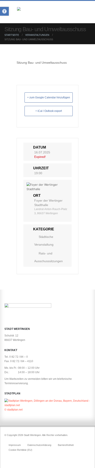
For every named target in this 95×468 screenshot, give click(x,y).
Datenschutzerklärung (39, 445)
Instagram (16, 457)
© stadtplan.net (13, 409)
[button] (87, 13)
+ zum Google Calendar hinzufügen (48, 97)
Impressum (15, 445)
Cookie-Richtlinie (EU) (20, 450)
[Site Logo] (43, 13)
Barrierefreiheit (66, 445)
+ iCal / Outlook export (48, 111)
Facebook (8, 457)
